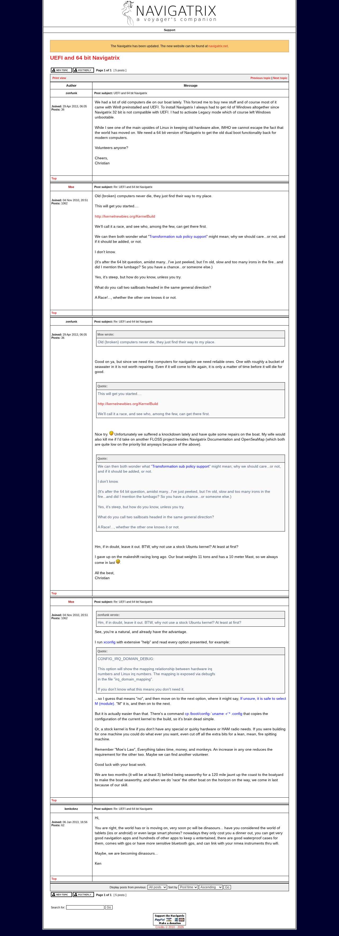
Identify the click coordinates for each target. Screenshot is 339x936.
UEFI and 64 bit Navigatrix (85, 58)
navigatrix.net (218, 46)
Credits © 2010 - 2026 (169, 927)
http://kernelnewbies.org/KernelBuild (125, 216)
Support (169, 30)
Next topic (280, 78)
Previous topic (261, 78)
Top (54, 178)
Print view (59, 78)
